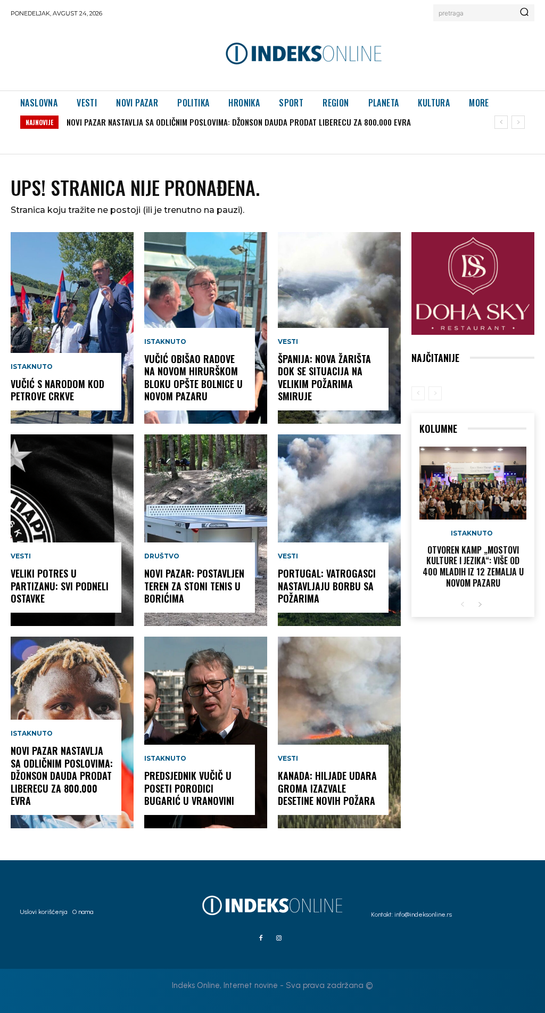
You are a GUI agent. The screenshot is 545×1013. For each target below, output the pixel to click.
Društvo (161, 556)
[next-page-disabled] (435, 393)
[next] (518, 122)
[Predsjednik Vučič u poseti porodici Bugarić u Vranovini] (205, 732)
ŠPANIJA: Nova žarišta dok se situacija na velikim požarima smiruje (324, 377)
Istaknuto (32, 367)
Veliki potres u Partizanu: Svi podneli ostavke (60, 585)
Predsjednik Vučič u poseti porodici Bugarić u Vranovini (189, 788)
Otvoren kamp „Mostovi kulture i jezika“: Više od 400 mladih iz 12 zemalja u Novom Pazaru (473, 566)
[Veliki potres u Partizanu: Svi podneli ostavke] (72, 530)
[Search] (524, 12)
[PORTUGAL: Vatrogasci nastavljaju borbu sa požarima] (339, 530)
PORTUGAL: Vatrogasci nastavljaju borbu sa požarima (327, 585)
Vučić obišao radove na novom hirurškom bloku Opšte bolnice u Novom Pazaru (193, 377)
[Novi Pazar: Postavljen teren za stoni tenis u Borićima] (205, 530)
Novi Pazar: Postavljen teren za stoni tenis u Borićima (194, 585)
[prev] (501, 122)
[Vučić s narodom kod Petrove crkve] (72, 328)
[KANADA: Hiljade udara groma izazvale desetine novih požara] (339, 732)
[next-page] (479, 605)
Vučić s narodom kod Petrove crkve (57, 390)
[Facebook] (260, 938)
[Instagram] (278, 938)
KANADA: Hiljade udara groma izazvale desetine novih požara (327, 788)
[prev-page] (418, 393)
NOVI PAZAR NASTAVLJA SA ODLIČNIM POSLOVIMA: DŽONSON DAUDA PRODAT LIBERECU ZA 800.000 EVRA (239, 122)
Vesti (21, 556)
